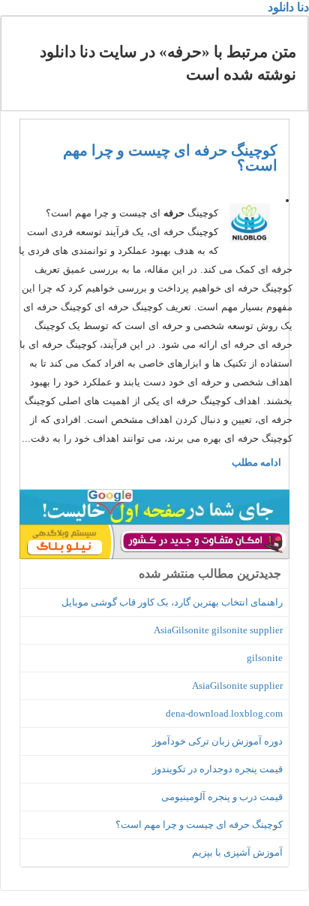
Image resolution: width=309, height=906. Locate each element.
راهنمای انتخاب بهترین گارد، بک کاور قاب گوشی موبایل (172, 602)
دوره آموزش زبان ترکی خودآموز (217, 741)
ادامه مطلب (256, 462)
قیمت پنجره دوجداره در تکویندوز (217, 769)
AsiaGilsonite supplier (237, 685)
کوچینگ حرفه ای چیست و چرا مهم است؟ (170, 158)
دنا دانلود (288, 7)
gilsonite (265, 657)
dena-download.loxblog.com (224, 713)
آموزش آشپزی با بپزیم (237, 852)
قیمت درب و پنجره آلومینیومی (222, 796)
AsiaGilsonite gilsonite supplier (218, 630)
